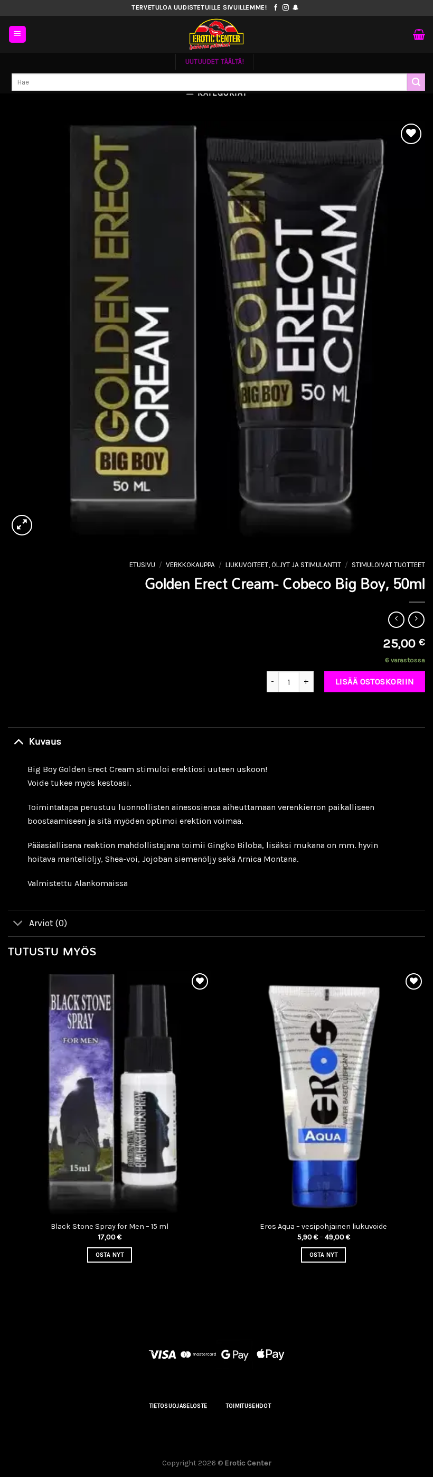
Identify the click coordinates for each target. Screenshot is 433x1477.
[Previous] (8, 1126)
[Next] (424, 1126)
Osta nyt (110, 1254)
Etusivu (142, 565)
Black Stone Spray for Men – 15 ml (109, 1226)
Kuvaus (45, 741)
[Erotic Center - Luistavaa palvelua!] (216, 34)
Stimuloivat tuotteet (388, 565)
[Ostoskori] (419, 34)
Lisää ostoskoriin (375, 681)
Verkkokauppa (190, 565)
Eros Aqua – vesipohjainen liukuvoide (323, 1226)
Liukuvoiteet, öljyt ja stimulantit (283, 565)
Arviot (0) (48, 923)
